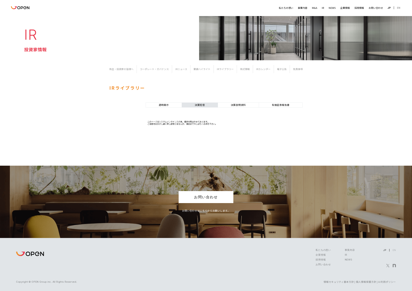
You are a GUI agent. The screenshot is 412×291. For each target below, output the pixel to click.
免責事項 (298, 69)
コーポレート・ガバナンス (154, 69)
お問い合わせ (206, 197)
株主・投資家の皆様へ (121, 69)
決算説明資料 (238, 105)
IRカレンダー (263, 69)
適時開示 (164, 105)
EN (398, 7)
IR (346, 254)
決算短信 (200, 105)
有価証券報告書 (281, 105)
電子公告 (282, 69)
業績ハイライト (201, 69)
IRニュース (181, 69)
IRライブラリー (225, 69)
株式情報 (245, 69)
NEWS (348, 259)
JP (389, 7)
